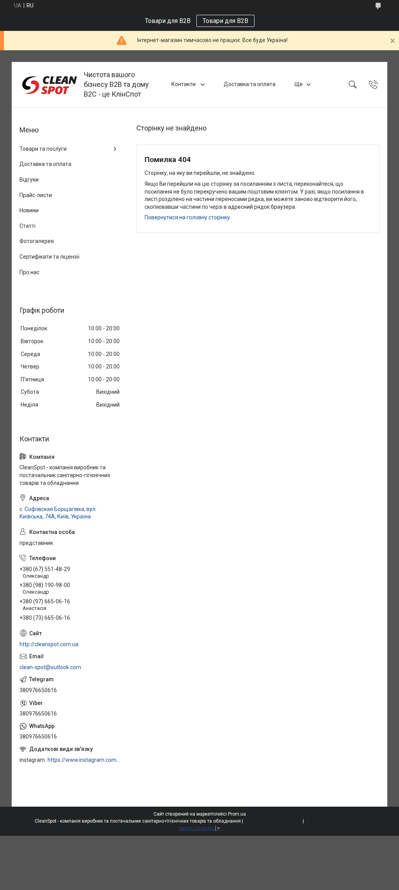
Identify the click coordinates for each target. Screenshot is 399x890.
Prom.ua (237, 814)
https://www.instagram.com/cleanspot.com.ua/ (84, 760)
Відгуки (29, 179)
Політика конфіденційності (335, 821)
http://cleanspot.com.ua (48, 644)
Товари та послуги (43, 149)
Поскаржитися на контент (273, 821)
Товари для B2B (225, 21)
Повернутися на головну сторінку (187, 217)
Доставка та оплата (249, 84)
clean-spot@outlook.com (50, 667)
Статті (27, 226)
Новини (29, 210)
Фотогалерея (36, 241)
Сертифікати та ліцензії (49, 257)
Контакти (184, 84)
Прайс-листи (35, 195)
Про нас (29, 272)
